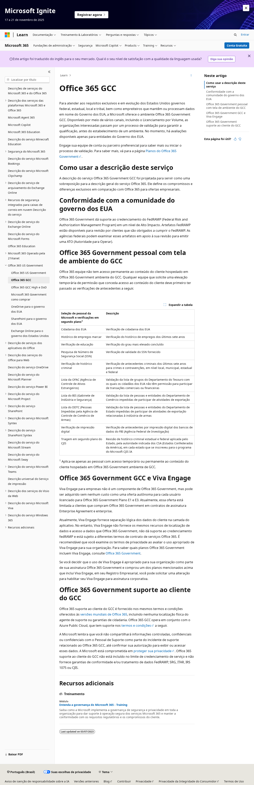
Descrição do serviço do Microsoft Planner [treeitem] (23, 377)
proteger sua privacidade (152, 651)
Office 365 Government (123, 553)
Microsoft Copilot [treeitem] (19, 125)
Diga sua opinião (221, 59)
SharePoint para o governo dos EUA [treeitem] (29, 321)
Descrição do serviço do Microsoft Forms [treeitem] (23, 236)
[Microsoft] (7, 34)
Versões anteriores (86, 781)
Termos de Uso (234, 781)
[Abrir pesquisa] (235, 34)
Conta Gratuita (237, 45)
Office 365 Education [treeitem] (21, 246)
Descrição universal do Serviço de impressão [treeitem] (28, 481)
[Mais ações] (191, 75)
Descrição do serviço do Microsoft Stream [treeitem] (23, 445)
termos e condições (136, 625)
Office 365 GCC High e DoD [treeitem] (29, 287)
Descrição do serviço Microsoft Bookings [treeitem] (28, 161)
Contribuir (124, 781)
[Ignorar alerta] (246, 8)
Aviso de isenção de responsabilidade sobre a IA (37, 781)
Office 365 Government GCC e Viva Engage (225, 114)
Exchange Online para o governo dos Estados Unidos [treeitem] (30, 333)
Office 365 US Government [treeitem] (28, 273)
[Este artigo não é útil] (240, 139)
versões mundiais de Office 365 (103, 614)
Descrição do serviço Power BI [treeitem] (28, 387)
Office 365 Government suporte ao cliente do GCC (223, 123)
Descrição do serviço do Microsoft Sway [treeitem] (23, 457)
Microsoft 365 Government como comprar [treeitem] (28, 297)
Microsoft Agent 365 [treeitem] (21, 117)
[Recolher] (49, 72)
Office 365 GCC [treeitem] (21, 280)
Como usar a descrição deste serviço (225, 84)
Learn (64, 75)
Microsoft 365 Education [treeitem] (24, 132)
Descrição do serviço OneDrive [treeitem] (28, 367)
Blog (107, 781)
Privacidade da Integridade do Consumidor (187, 781)
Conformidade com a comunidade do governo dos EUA (225, 95)
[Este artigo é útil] (235, 139)
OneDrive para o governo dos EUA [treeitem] (28, 309)
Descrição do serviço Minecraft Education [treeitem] (28, 141)
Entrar (245, 34)
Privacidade (143, 781)
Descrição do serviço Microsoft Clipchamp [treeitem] (28, 173)
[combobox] (27, 80)
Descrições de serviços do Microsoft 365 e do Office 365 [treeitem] (27, 91)
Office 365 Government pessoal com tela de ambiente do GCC (227, 106)
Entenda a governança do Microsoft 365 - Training (93, 705)
